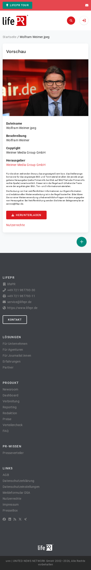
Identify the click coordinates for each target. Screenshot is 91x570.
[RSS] (14, 519)
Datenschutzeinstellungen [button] (21, 486)
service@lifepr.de (14, 204)
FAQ (6, 431)
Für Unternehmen (15, 343)
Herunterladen (28, 215)
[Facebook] (4, 519)
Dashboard (10, 395)
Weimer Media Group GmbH (26, 165)
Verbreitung (11, 401)
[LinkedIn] (9, 519)
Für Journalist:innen (17, 355)
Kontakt (15, 319)
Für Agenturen (13, 349)
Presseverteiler (13, 453)
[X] (20, 519)
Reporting (10, 407)
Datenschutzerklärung (18, 481)
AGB (6, 475)
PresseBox (10, 510)
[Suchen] (71, 20)
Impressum (11, 504)
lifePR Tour (19, 5)
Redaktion (10, 413)
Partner (8, 367)
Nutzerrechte (15, 225)
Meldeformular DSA (16, 492)
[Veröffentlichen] (82, 242)
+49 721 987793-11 (21, 296)
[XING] (25, 519)
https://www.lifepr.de (22, 308)
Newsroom (10, 389)
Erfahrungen (12, 361)
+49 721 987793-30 (21, 290)
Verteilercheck (13, 425)
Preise (7, 419)
